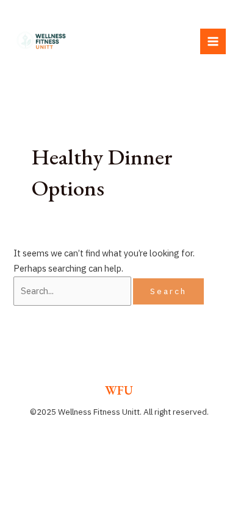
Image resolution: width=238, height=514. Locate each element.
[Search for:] (73, 291)
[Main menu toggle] (213, 41)
